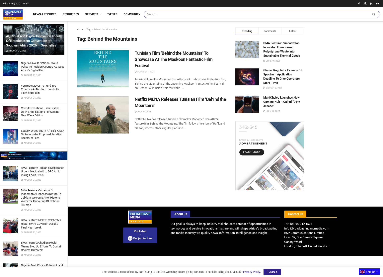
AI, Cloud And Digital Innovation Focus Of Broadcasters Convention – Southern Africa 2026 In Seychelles (33, 40)
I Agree (272, 271)
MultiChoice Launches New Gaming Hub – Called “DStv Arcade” (281, 102)
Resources (71, 14)
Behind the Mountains (105, 29)
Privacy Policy (251, 271)
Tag (89, 29)
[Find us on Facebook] (358, 3)
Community (132, 14)
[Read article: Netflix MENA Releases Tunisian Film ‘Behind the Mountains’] (103, 115)
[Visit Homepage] (13, 14)
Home (80, 29)
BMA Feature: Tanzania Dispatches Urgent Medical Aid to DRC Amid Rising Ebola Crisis (42, 171)
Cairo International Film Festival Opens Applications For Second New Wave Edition (40, 112)
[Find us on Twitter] (365, 3)
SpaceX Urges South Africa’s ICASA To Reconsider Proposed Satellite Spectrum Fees (42, 134)
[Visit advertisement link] (33, 155)
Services (91, 14)
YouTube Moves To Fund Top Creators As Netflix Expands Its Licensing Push (40, 89)
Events (112, 14)
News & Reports (44, 14)
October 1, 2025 (145, 71)
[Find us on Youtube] (377, 3)
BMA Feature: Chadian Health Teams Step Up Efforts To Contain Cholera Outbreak (41, 246)
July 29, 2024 (143, 111)
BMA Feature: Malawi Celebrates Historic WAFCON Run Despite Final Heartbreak (41, 224)
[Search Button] (373, 14)
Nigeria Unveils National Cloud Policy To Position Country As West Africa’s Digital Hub (42, 66)
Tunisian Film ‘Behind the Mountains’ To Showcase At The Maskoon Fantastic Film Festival (173, 59)
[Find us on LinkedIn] (371, 3)
